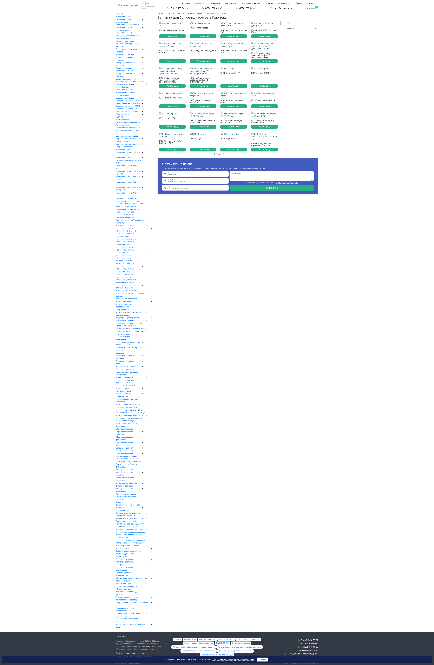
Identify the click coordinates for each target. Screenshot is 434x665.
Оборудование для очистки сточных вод (198, 651)
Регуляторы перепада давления (130, 526)
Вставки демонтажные (126, 326)
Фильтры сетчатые (124, 469)
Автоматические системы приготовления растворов (239, 647)
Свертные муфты (123, 309)
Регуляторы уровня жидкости (129, 518)
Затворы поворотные (125, 369)
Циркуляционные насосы (127, 136)
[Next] (223, 154)
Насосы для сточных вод (127, 198)
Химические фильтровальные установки (235, 651)
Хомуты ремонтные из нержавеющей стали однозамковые (126, 233)
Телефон (170, 186)
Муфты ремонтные (124, 301)
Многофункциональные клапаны (130, 532)
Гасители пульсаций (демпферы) (130, 220)
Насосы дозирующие (125, 54)
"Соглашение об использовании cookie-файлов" (233, 660)
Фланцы (119, 502)
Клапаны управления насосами (130, 529)
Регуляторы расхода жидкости (130, 524)
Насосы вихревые (124, 149)
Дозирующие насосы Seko (128, 79)
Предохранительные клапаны (129, 521)
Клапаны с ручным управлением (130, 540)
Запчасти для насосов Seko (128, 81)
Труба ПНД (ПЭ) (123, 548)
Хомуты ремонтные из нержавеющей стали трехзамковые (126, 250)
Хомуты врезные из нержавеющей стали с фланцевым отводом (126, 279)
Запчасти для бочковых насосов (211, 13)
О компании (214, 3)
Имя (169, 173)
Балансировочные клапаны (128, 545)
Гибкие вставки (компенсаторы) (130, 328)
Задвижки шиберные (125, 366)
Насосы (119, 14)
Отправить (271, 187)
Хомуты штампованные (126, 299)
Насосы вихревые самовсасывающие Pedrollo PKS (128, 160)
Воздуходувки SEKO (125, 225)
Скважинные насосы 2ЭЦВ (128, 103)
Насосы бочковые (124, 16)
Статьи (299, 3)
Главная (186, 3)
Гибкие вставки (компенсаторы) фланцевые (123, 336)
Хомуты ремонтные (124, 228)
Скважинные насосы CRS (127, 109)
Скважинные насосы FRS (127, 111)
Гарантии (269, 3)
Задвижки (120, 353)
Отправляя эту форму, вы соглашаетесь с (273, 183)
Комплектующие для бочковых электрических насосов (127, 43)
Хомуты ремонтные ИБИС (127, 290)
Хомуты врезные (123, 255)
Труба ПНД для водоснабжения (130, 551)
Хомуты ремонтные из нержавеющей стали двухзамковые (126, 242)
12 (222, 154)
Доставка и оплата (251, 3)
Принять (262, 659)
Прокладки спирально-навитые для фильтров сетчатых (126, 497)
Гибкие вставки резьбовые (128, 331)
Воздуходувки (122, 223)
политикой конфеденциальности (287, 183)
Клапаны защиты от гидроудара (130, 543)
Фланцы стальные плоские (128, 505)
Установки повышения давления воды (217, 655)
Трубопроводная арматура (128, 318)
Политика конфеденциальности (130, 653)
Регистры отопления (125, 559)
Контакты (311, 3)
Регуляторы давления (125, 516)
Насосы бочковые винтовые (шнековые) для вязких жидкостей (127, 35)
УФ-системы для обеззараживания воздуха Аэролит (128, 591)
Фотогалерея (231, 3)
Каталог (198, 3)
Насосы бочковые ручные (127, 25)
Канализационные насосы (127, 201)
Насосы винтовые (124, 90)
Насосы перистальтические (128, 209)
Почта (170, 179)
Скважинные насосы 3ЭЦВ (128, 106)
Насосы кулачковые (125, 217)
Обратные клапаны (124, 429)
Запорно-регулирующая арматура (131, 513)
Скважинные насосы (125, 98)
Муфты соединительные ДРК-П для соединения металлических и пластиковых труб (130, 418)
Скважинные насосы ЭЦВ (127, 100)
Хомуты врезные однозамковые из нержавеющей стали (125, 261)
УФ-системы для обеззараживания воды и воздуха (193, 647)
